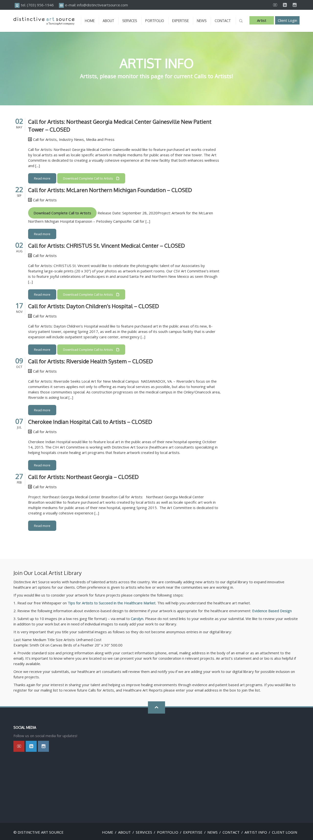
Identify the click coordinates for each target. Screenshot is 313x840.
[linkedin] (285, 5)
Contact (231, 832)
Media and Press (100, 139)
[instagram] (295, 5)
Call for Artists (45, 139)
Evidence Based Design (272, 610)
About (124, 832)
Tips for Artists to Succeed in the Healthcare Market (112, 602)
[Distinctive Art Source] (44, 21)
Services (144, 832)
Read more (42, 178)
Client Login (287, 20)
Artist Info (261, 21)
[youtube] (275, 5)
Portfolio (167, 832)
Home (107, 832)
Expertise (192, 832)
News (212, 832)
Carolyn (137, 618)
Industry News (71, 139)
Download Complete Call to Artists (62, 212)
